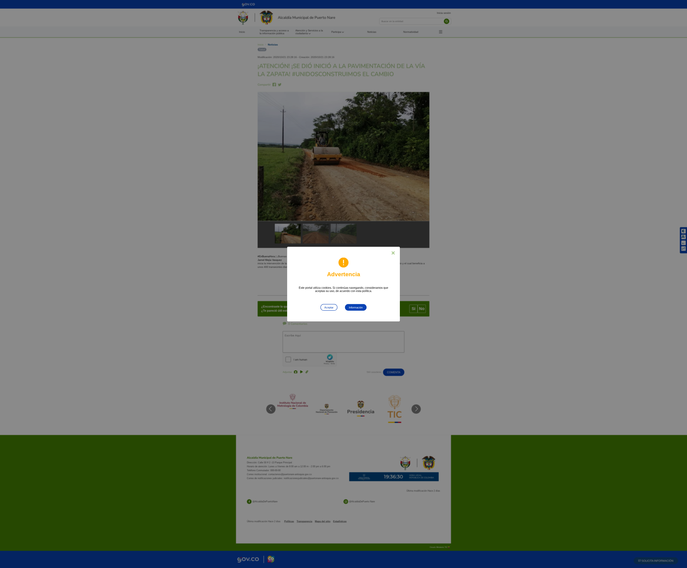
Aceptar (328, 307)
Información (356, 307)
